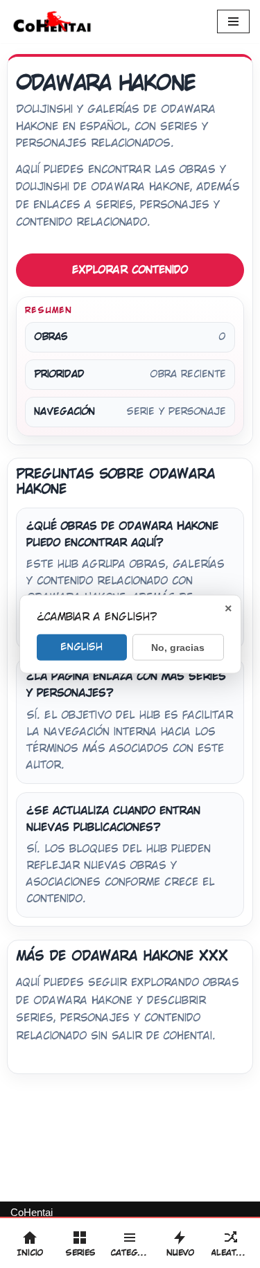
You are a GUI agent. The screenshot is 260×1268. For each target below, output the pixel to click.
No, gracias (178, 647)
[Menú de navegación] (233, 21)
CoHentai (31, 1212)
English (81, 646)
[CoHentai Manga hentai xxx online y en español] (52, 21)
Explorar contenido (130, 270)
